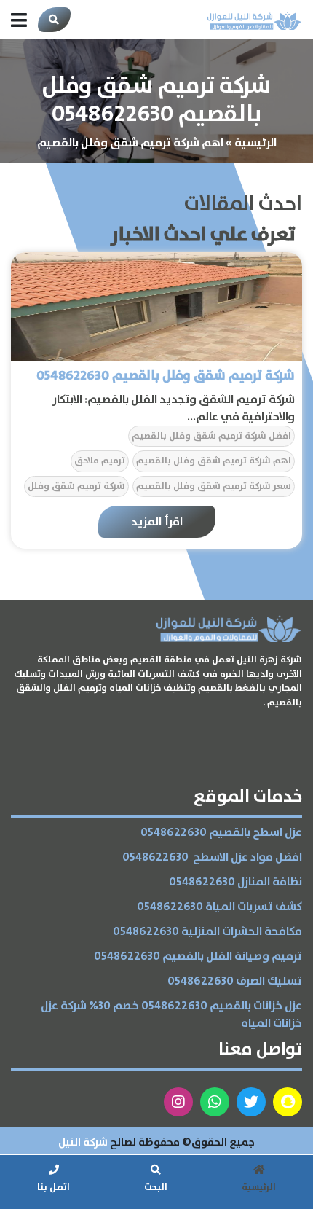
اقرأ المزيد (157, 521)
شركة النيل (83, 1142)
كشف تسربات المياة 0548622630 (219, 907)
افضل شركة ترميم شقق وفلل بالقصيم (211, 436)
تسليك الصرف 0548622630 (234, 981)
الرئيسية (255, 142)
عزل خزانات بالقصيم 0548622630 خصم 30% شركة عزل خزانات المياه (171, 1015)
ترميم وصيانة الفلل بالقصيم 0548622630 (198, 956)
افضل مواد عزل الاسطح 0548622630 (212, 857)
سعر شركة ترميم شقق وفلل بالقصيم (213, 486)
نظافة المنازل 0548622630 (235, 882)
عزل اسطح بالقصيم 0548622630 (221, 832)
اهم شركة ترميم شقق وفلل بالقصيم (213, 461)
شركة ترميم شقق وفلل (76, 486)
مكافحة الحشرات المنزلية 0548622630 (207, 932)
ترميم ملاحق (99, 461)
